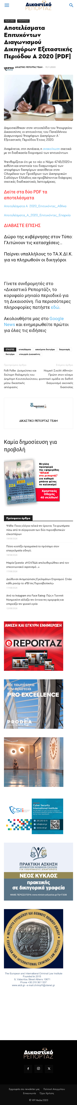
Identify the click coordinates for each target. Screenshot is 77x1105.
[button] (6, 5)
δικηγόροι (10, 354)
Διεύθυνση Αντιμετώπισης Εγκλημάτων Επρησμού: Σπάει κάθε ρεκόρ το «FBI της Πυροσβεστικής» (39, 581)
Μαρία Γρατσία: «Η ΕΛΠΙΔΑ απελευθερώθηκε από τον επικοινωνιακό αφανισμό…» (37, 564)
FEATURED (9, 21)
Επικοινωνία (29, 1093)
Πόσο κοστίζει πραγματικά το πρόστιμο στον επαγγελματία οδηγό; (32, 548)
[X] (49, 1069)
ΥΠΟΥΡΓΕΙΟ (23, 21)
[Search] (71, 5)
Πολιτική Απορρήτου (54, 1089)
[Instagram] (38, 1069)
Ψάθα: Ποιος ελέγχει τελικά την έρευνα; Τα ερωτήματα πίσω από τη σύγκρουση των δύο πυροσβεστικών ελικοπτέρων (37, 530)
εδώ (55, 307)
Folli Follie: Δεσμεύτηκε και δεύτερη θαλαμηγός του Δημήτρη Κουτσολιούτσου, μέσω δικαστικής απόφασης (21, 379)
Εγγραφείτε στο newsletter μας (24, 1089)
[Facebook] (28, 1069)
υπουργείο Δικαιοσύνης (29, 354)
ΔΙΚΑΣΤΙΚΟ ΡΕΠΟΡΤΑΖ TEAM (28, 67)
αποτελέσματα (25, 349)
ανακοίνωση (51, 149)
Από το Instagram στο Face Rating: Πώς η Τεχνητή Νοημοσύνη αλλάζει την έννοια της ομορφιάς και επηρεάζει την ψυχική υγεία (35, 599)
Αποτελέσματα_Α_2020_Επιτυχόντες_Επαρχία (37, 215)
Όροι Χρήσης (47, 1093)
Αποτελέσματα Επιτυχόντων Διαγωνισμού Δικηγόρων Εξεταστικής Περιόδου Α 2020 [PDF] (38, 42)
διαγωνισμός (64, 349)
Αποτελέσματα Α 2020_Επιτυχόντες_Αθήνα (35, 206)
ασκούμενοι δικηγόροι (45, 349)
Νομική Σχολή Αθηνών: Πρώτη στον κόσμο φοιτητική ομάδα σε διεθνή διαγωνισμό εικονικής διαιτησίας (56, 379)
